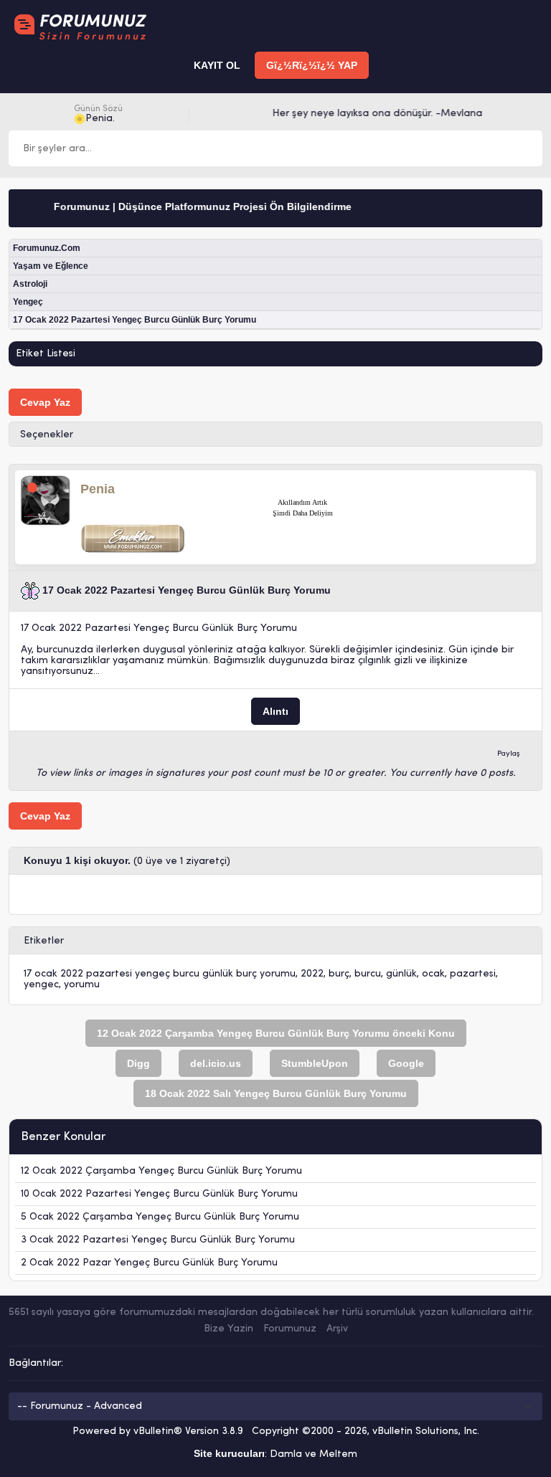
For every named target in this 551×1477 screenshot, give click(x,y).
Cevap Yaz (45, 402)
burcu (367, 974)
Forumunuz (289, 1329)
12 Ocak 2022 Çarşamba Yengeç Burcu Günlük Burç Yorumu (161, 1171)
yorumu (82, 984)
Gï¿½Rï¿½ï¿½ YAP (311, 65)
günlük (401, 974)
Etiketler (44, 941)
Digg (138, 1063)
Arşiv (337, 1329)
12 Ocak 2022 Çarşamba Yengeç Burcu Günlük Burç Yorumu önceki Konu (276, 1033)
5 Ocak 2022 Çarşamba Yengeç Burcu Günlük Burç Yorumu (160, 1217)
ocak (433, 974)
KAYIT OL (217, 65)
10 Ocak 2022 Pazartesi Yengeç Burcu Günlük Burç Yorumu (159, 1194)
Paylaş (508, 754)
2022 (312, 974)
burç (339, 974)
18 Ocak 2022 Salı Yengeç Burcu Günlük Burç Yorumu (276, 1093)
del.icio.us (215, 1063)
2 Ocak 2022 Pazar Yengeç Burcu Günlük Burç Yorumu (149, 1263)
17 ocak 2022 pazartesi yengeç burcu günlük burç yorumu (160, 974)
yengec (41, 984)
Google (406, 1063)
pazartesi (473, 974)
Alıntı (275, 711)
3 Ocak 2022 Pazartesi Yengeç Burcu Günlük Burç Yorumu (158, 1240)
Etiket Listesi (45, 353)
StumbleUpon (314, 1063)
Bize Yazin (228, 1329)
